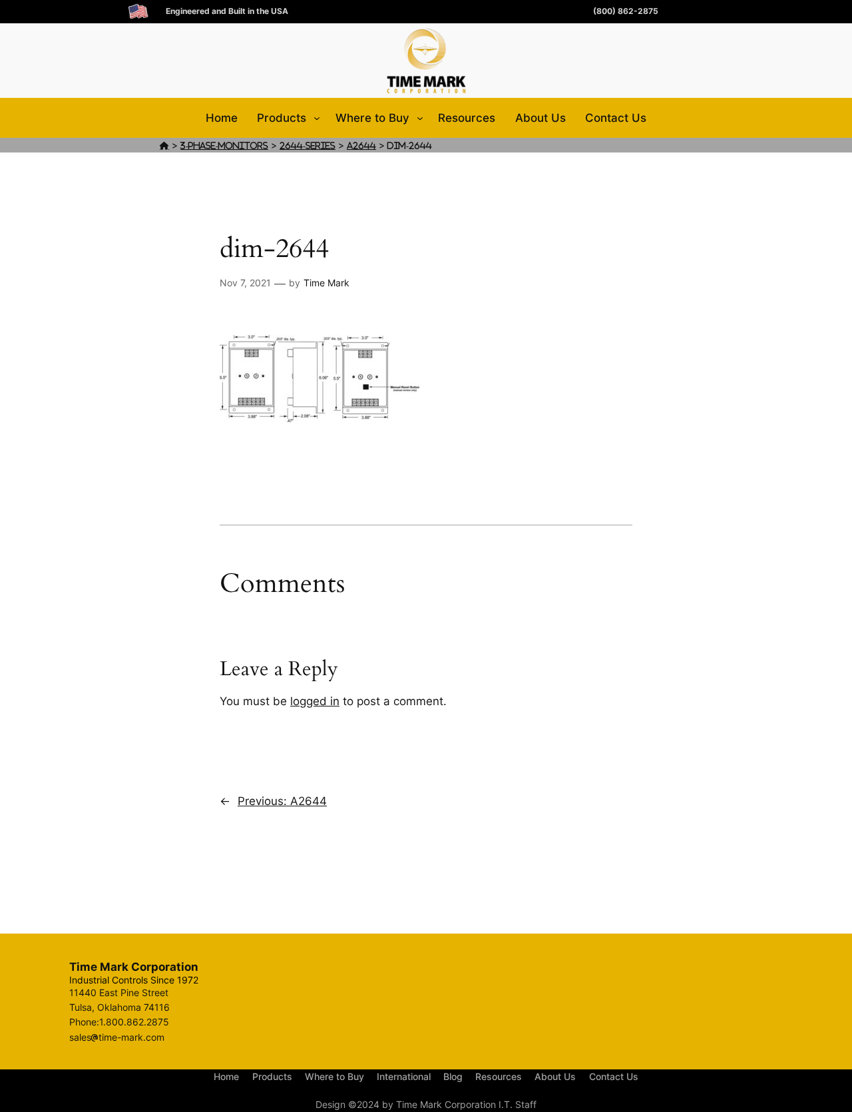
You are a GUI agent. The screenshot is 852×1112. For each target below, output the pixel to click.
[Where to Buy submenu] (420, 118)
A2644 (361, 145)
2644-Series (307, 145)
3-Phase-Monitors (224, 145)
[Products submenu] (317, 118)
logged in (314, 701)
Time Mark (326, 282)
